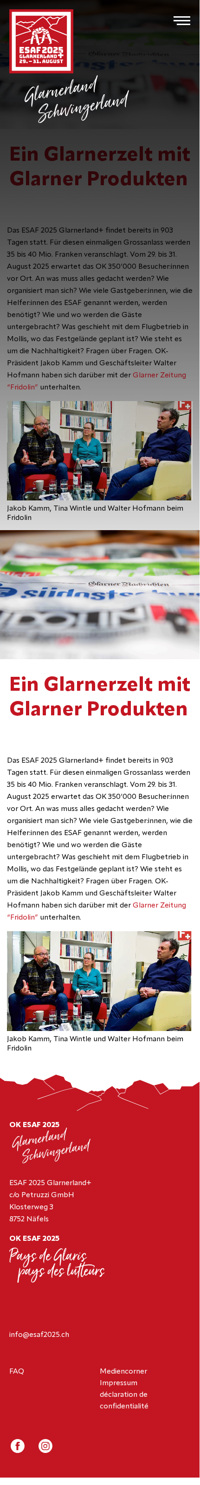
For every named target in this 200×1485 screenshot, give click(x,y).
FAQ (16, 1371)
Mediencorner (123, 1371)
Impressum (118, 1383)
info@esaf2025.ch (39, 1335)
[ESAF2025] (41, 42)
